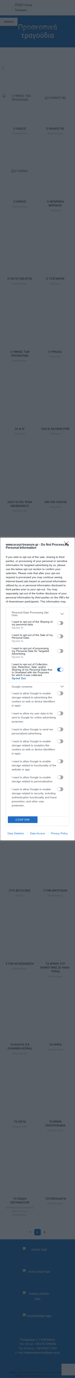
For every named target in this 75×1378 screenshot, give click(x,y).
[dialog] (37, 689)
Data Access (37, 833)
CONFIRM (23, 819)
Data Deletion (16, 833)
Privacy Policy (59, 833)
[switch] (60, 623)
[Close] (67, 545)
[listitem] (37, 613)
